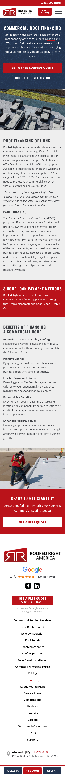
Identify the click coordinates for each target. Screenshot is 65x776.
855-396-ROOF (52, 3)
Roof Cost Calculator (32, 78)
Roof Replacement (32, 627)
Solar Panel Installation (32, 660)
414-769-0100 (40, 752)
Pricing (32, 673)
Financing (32, 680)
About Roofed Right (32, 686)
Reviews (32, 706)
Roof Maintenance (32, 647)
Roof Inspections (32, 653)
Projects (32, 713)
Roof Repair (32, 640)
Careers (33, 719)
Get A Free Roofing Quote (33, 68)
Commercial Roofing (32, 620)
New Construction (32, 633)
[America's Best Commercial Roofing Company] (19, 12)
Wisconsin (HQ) (21, 752)
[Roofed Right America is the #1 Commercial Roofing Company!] (32, 555)
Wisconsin (12, 43)
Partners (32, 739)
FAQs (32, 733)
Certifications (32, 700)
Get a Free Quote (32, 522)
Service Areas (32, 693)
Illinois (51, 39)
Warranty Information (32, 726)
